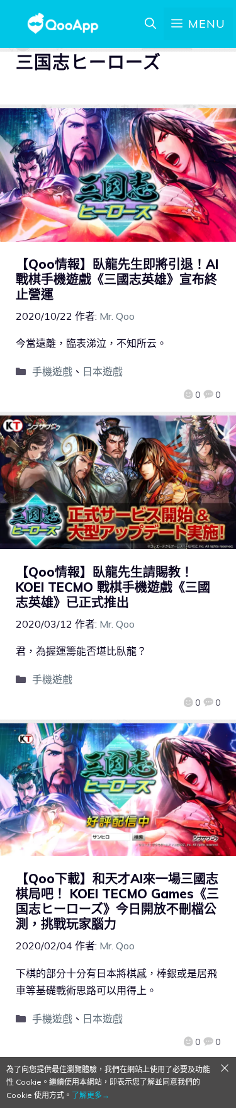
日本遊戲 (102, 371)
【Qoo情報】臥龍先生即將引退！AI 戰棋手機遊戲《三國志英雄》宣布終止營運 (117, 279)
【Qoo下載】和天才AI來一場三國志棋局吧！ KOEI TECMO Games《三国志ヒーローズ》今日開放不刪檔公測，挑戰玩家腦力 (117, 901)
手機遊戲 (52, 371)
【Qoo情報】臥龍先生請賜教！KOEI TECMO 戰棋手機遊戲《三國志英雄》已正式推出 (113, 587)
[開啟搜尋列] (150, 24)
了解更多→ (91, 1095)
